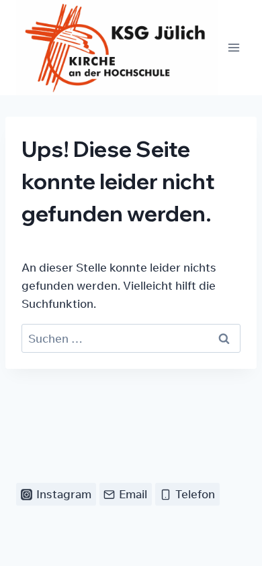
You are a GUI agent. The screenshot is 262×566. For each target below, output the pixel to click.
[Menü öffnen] (233, 48)
